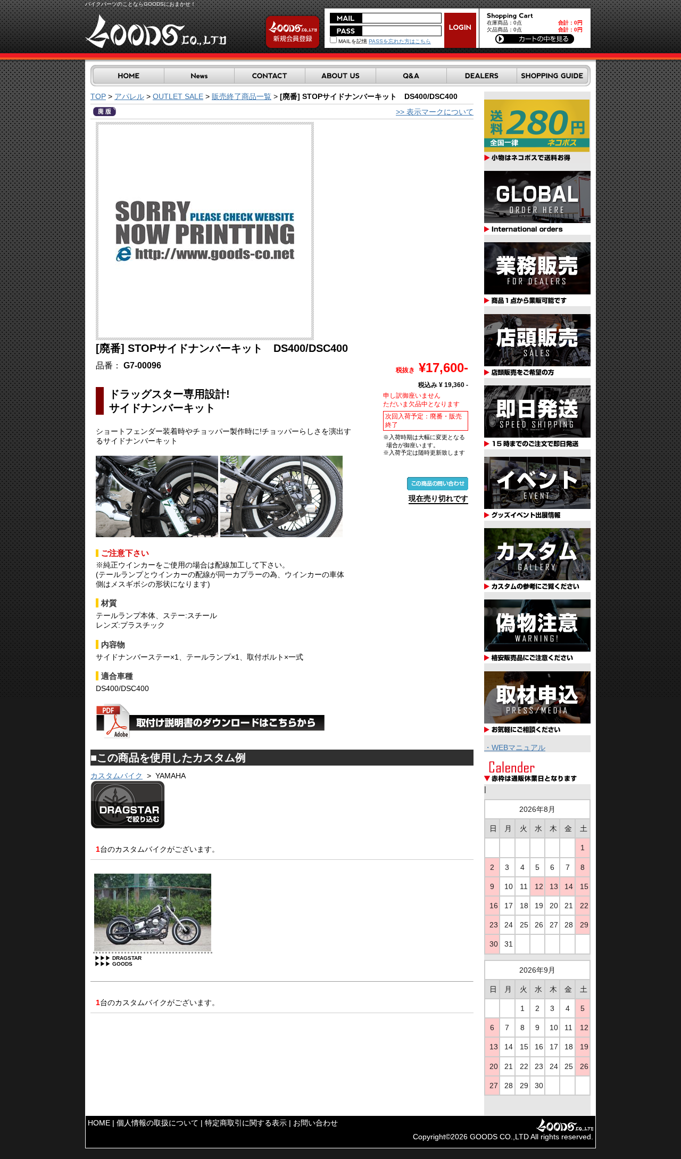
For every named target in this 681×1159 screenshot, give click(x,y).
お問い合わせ (315, 1123)
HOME (99, 1123)
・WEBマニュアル (514, 747)
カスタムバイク (116, 775)
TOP (98, 96)
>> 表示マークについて (435, 112)
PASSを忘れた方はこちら (400, 41)
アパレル (129, 96)
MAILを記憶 (352, 41)
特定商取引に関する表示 (246, 1123)
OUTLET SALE (178, 96)
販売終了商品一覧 (241, 96)
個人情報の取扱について (157, 1123)
